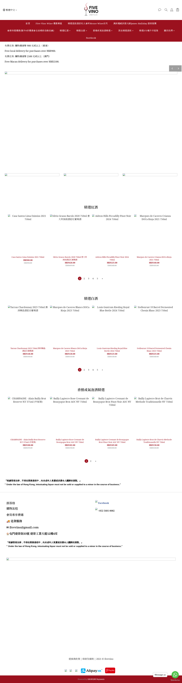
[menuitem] (79, 278)
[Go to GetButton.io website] (175, 680)
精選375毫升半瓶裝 (148, 30)
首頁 (28, 23)
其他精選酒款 (125, 30)
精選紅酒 (64, 30)
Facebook (91, 37)
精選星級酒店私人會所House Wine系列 (88, 23)
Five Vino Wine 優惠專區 (49, 23)
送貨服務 (16, 521)
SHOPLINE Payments (96, 679)
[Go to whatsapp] (175, 674)
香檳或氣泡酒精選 (101, 30)
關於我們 (168, 30)
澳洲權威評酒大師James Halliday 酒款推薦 (135, 23)
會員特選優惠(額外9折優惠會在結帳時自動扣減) (30, 30)
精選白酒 (80, 30)
